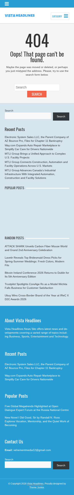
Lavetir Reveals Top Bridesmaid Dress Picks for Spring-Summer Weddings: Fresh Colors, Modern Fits (34, 261)
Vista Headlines (35, 483)
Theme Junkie (36, 487)
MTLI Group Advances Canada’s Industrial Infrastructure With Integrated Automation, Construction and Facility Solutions (30, 174)
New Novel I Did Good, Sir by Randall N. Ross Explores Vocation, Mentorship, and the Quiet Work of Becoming (37, 421)
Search (37, 94)
